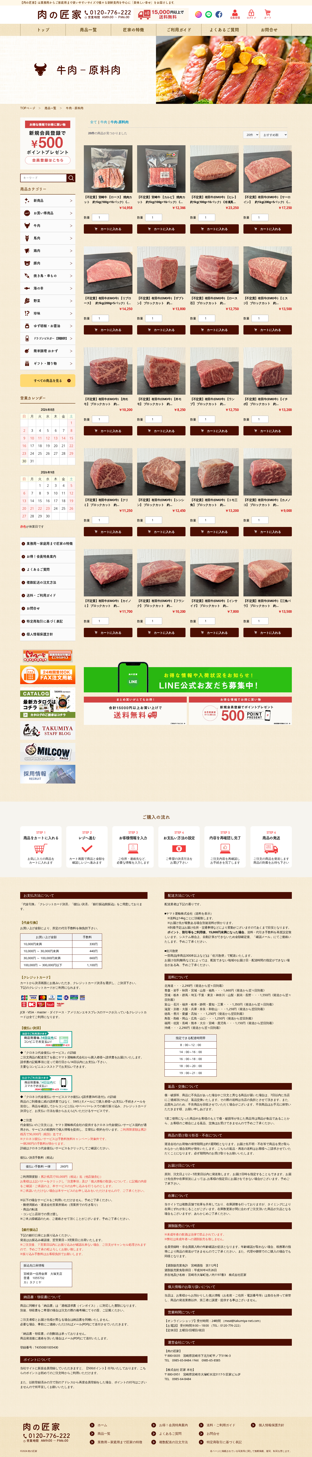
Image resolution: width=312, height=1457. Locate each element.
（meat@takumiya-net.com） (242, 1321)
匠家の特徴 (133, 30)
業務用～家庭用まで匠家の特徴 (50, 543)
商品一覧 (88, 30)
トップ (43, 30)
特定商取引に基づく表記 (45, 621)
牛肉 (103, 122)
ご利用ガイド (178, 30)
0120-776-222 (110, 12)
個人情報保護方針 (40, 634)
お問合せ (269, 30)
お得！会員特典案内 (41, 556)
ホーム (102, 1425)
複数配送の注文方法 (41, 582)
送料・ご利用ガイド (41, 595)
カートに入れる (111, 229)
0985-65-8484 (181, 1360)
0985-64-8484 (181, 1379)
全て (93, 122)
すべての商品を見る (48, 380)
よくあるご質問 (224, 30)
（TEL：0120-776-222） (226, 1325)
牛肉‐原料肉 (120, 122)
